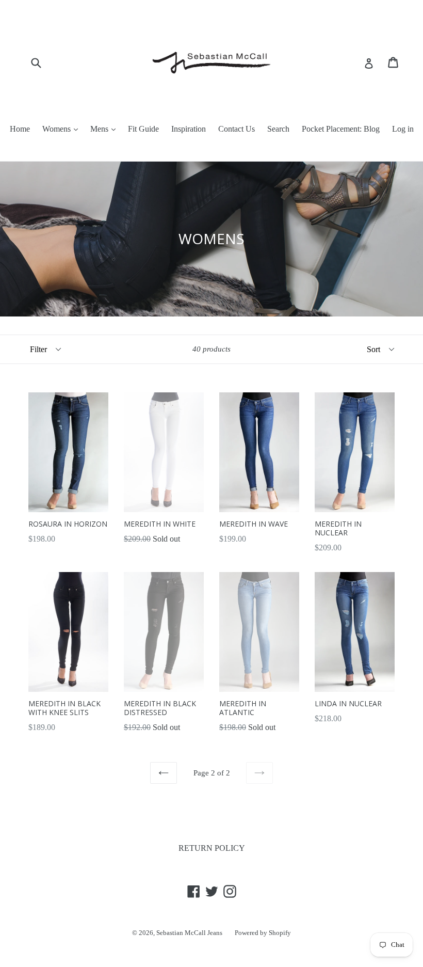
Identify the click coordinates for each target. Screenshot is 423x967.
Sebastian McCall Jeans (189, 933)
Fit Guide (143, 128)
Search (278, 128)
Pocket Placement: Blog (341, 128)
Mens (100, 128)
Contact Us (236, 128)
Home (20, 128)
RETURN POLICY (211, 848)
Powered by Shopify (263, 933)
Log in (403, 128)
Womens (57, 128)
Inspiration (188, 128)
